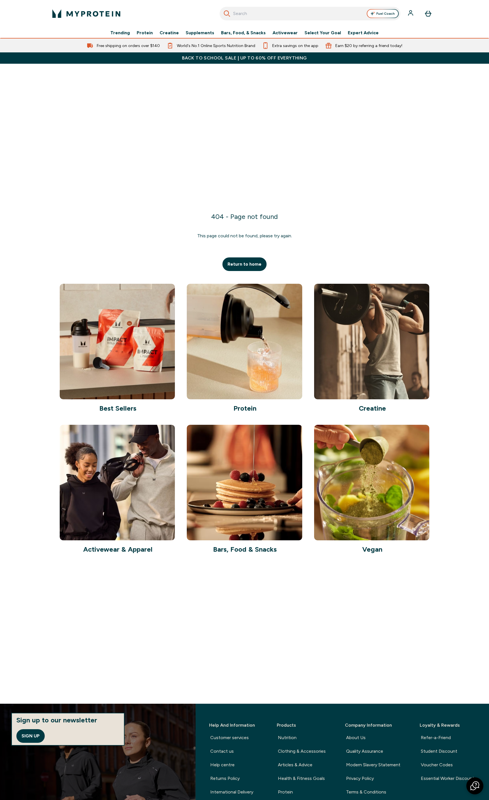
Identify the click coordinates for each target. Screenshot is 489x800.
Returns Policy (225, 778)
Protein (145, 33)
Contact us (222, 751)
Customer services (229, 737)
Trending (120, 33)
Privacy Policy (360, 778)
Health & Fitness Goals (301, 778)
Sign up (31, 735)
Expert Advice (363, 33)
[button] (474, 785)
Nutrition (287, 737)
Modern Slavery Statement (373, 764)
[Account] (411, 14)
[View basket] (428, 13)
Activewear (285, 33)
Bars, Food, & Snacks (243, 33)
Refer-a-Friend (436, 737)
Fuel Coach (385, 14)
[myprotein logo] (86, 13)
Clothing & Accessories (302, 751)
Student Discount (439, 751)
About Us (356, 737)
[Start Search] (227, 13)
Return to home (244, 264)
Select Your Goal (322, 33)
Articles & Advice (295, 764)
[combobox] (310, 13)
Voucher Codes (437, 764)
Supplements (200, 33)
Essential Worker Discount (447, 778)
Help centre (222, 764)
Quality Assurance (364, 751)
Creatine (169, 33)
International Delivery (231, 792)
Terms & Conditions (366, 792)
